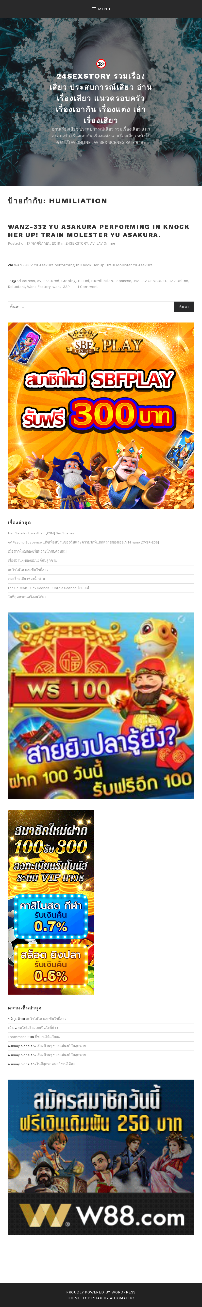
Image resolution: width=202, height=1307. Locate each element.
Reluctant (16, 286)
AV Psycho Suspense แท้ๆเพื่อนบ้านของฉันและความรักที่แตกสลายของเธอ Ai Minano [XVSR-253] (83, 542)
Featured (51, 280)
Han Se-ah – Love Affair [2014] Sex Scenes (41, 533)
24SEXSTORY (77, 243)
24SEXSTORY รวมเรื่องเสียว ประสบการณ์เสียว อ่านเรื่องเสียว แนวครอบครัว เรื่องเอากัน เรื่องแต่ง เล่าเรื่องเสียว (101, 98)
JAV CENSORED (154, 280)
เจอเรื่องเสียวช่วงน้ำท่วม (26, 579)
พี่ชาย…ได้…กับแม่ (47, 1037)
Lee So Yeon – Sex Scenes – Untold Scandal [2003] (48, 588)
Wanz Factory (38, 286)
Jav (136, 280)
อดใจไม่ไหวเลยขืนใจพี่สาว (28, 570)
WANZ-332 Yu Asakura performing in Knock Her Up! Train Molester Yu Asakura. (99, 230)
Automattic (122, 1298)
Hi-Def (83, 280)
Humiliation (102, 280)
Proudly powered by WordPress (101, 1292)
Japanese (123, 280)
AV (92, 243)
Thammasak (18, 1037)
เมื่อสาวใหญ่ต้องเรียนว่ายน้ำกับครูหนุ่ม (37, 551)
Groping (68, 280)
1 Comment (88, 286)
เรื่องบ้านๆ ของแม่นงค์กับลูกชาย (32, 561)
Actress (28, 280)
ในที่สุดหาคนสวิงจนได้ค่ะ (27, 597)
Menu (104, 9)
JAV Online (106, 243)
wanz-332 (61, 286)
